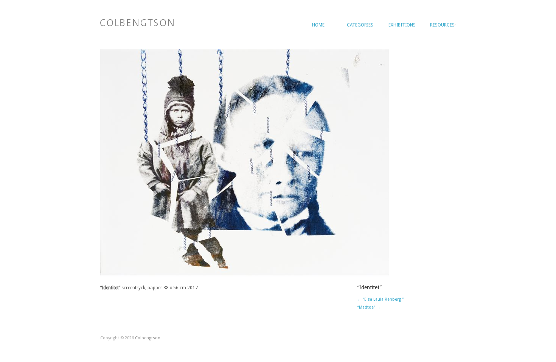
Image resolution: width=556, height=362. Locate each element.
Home (318, 25)
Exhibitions (401, 25)
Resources (442, 25)
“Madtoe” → (369, 307)
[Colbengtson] (137, 22)
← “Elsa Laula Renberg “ (380, 299)
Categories (360, 25)
